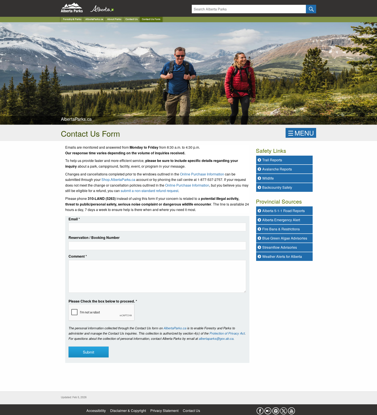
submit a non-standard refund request (149, 190)
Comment (78, 256)
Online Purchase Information (202, 174)
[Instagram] (275, 409)
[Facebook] (260, 409)
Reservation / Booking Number (94, 237)
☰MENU (301, 133)
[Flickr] (267, 409)
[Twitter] (283, 409)
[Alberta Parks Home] (74, 7)
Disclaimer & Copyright (128, 410)
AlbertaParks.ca (94, 19)
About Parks (114, 19)
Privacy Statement (164, 410)
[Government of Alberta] (100, 7)
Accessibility (96, 410)
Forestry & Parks (72, 19)
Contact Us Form (151, 19)
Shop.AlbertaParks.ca (118, 179)
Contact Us (131, 19)
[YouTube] (291, 409)
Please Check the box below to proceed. (103, 301)
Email (74, 218)
